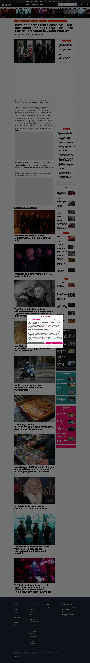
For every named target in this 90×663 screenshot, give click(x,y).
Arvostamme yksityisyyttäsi (36, 319)
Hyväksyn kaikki (54, 343)
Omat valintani (36, 343)
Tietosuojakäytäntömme (58, 346)
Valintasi (54, 319)
